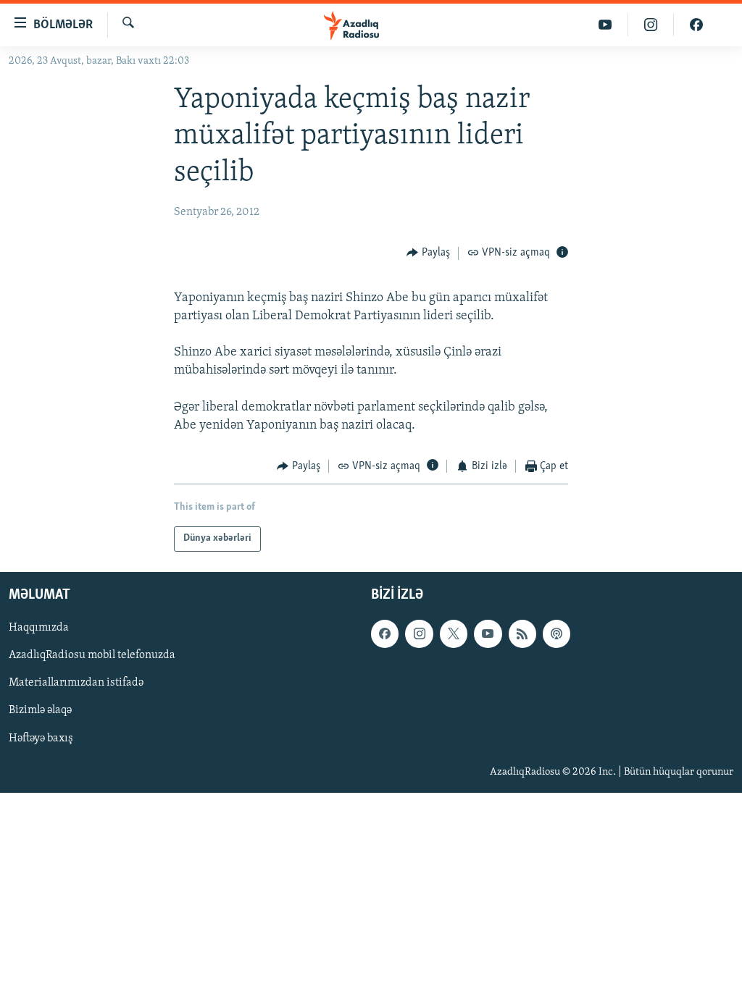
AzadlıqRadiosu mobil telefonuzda (92, 655)
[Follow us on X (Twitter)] (453, 633)
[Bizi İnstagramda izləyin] (651, 25)
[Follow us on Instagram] (419, 633)
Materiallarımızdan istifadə (76, 683)
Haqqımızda (39, 628)
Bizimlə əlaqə (40, 710)
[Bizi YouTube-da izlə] (605, 25)
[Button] (428, 253)
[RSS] (522, 633)
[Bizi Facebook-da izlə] (696, 25)
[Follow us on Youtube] (487, 633)
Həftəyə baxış (41, 738)
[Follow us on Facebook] (385, 633)
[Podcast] (556, 633)
